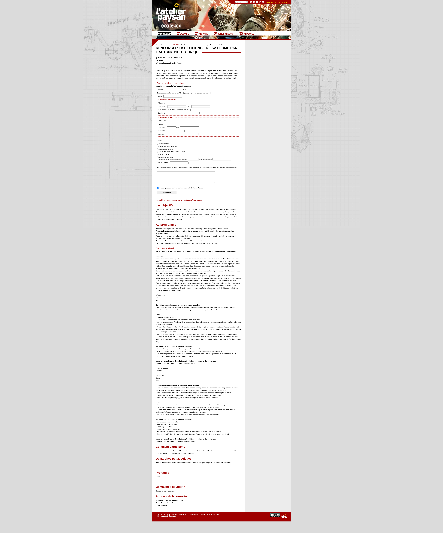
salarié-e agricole (164, 154)
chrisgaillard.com (213, 514)
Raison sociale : (163, 121)
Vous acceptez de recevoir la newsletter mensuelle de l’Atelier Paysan (181, 188)
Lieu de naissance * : (204, 93)
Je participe (201, 34)
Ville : (178, 127)
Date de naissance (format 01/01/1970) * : (170, 93)
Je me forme (164, 34)
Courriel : (161, 134)
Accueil (158, 45)
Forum (269, 2)
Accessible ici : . (179, 200)
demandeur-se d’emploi (166, 157)
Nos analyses (246, 34)
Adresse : (161, 124)
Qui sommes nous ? (223, 34)
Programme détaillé (165, 248)
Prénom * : (160, 89)
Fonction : (160, 96)
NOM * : (185, 89)
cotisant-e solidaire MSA (166, 149)
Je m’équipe (183, 34)
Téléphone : (162, 131)
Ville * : (189, 106)
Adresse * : (161, 103)
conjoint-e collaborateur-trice (168, 146)
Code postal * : (163, 106)
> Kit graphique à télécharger (166, 516)
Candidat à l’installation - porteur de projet (172, 152)
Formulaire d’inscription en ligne (170, 83)
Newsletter (280, 2)
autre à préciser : (164, 162)
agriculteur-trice (164, 144)
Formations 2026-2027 (171, 45)
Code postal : (162, 127)
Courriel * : (161, 113)
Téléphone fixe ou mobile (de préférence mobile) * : (174, 110)
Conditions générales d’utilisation (189, 514)
